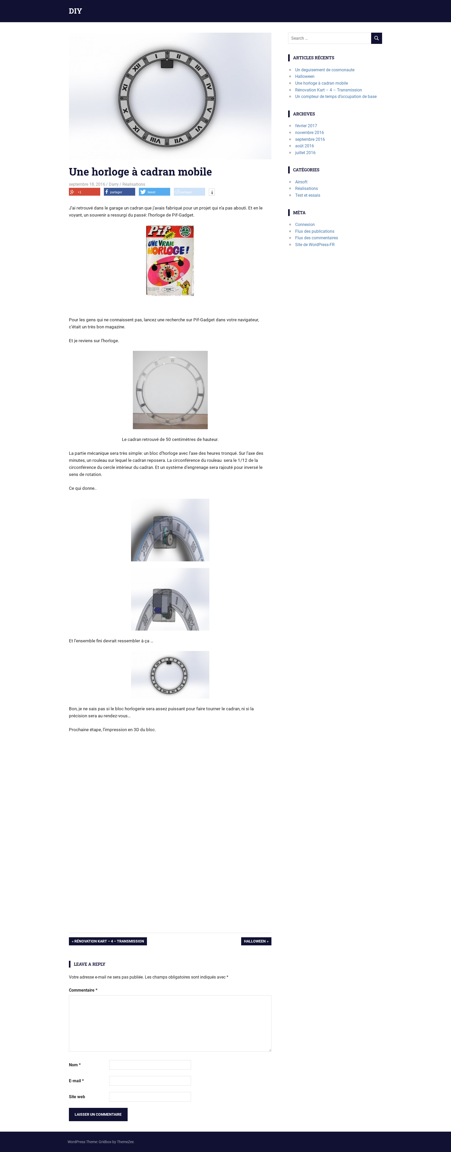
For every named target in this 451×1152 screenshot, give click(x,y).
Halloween (255, 942)
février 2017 (306, 125)
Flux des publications (314, 231)
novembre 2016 (309, 132)
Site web (77, 1096)
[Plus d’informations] (212, 192)
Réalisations (133, 184)
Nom (75, 1064)
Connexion (305, 224)
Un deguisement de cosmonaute (324, 69)
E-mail (76, 1080)
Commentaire (83, 990)
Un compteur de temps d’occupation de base (336, 96)
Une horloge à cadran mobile (321, 83)
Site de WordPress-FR (315, 244)
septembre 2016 (310, 139)
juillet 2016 (305, 152)
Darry (114, 184)
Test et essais (307, 195)
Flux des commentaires (316, 237)
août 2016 (304, 145)
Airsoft (301, 181)
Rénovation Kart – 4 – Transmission (109, 942)
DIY (75, 11)
